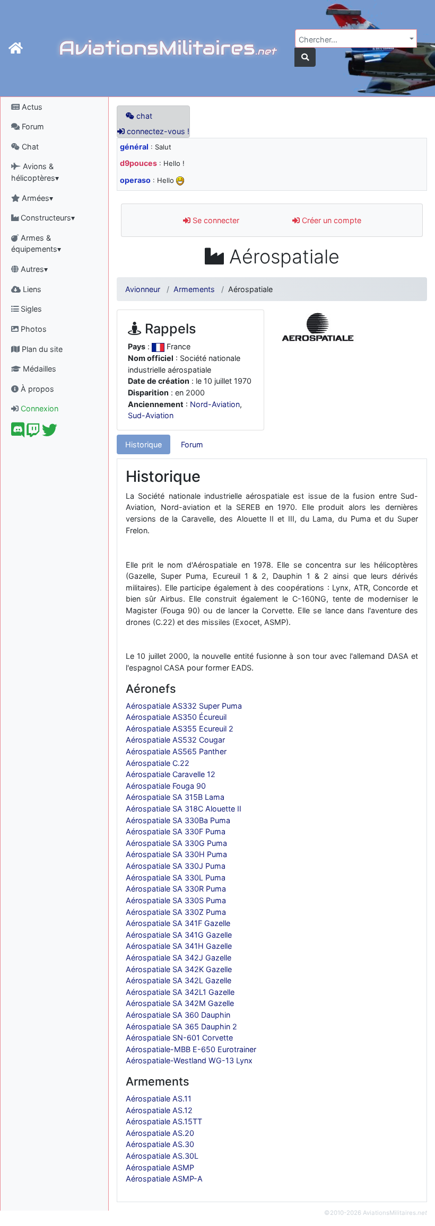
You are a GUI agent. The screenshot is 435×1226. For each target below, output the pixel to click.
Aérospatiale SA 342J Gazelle (178, 957)
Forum (32, 126)
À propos (36, 388)
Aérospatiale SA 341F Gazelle (178, 923)
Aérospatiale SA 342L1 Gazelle (180, 991)
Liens (31, 289)
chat (143, 115)
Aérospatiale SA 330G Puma (176, 843)
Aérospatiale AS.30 (160, 1144)
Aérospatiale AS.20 (160, 1132)
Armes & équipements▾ (36, 243)
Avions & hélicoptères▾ (35, 172)
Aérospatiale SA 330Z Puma (176, 911)
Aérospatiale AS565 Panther (176, 751)
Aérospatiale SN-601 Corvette (179, 1037)
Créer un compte (330, 220)
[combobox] (356, 38)
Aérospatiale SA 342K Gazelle (179, 969)
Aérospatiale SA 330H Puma (176, 854)
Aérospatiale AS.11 (159, 1098)
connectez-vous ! (157, 131)
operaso (135, 179)
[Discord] (17, 432)
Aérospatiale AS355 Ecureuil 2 (179, 728)
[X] (49, 432)
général (134, 146)
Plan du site (41, 349)
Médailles (38, 368)
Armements (194, 289)
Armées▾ (36, 197)
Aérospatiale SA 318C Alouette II (183, 808)
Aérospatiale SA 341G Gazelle (179, 934)
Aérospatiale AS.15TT (164, 1121)
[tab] (143, 445)
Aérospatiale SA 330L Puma (175, 877)
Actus (31, 106)
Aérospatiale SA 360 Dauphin (178, 1014)
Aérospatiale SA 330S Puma (176, 900)
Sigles (30, 308)
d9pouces (138, 162)
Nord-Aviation (215, 404)
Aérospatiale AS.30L (162, 1155)
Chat (29, 146)
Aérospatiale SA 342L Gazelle (178, 980)
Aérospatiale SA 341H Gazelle (179, 945)
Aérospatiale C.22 (157, 763)
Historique (143, 444)
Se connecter (214, 220)
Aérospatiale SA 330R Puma (176, 888)
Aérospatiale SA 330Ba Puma (178, 820)
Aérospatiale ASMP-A (164, 1178)
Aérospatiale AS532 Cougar (175, 739)
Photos (33, 328)
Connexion (38, 408)
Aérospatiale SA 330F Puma (175, 831)
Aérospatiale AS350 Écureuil (176, 716)
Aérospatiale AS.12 (159, 1110)
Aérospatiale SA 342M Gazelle (180, 1003)
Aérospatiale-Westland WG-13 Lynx (189, 1060)
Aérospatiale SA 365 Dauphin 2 (181, 1026)
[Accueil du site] (15, 48)
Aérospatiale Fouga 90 (166, 785)
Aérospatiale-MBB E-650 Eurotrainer (191, 1049)
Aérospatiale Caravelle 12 (170, 774)
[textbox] (353, 39)
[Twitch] (33, 432)
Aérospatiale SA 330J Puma (175, 865)
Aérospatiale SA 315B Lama (175, 796)
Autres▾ (33, 269)
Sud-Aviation (150, 415)
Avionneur (142, 289)
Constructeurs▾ (47, 217)
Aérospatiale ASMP (160, 1167)
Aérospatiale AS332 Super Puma (184, 705)
